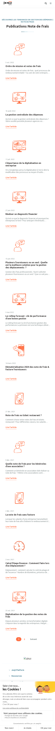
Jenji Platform (17, 670)
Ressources (16, 676)
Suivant (33, 639)
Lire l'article (11, 78)
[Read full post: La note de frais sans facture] (19, 498)
